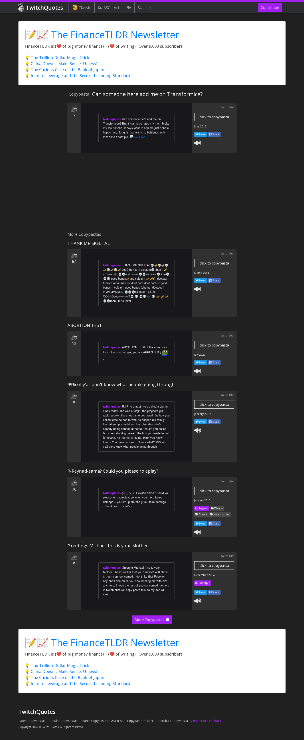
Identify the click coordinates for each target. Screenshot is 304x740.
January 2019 (202, 414)
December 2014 (204, 575)
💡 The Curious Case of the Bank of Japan (64, 69)
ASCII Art (111, 7)
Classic (85, 7)
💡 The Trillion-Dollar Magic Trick (57, 57)
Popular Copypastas (63, 721)
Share (215, 134)
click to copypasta (214, 117)
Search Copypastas (94, 721)
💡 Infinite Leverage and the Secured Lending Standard (77, 75)
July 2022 (199, 355)
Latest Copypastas (31, 721)
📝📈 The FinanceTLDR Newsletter (102, 34)
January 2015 (202, 500)
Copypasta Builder (140, 721)
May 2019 (200, 126)
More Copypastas (150, 619)
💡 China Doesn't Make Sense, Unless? (61, 63)
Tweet (202, 134)
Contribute (270, 7)
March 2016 (201, 273)
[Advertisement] (152, 195)
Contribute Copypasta (172, 721)
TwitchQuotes (44, 7)
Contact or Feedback (206, 721)
